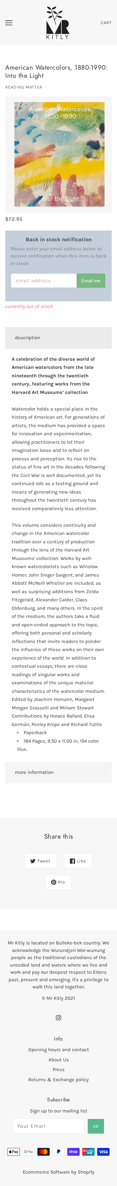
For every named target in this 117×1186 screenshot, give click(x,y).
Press (59, 1069)
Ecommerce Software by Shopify (58, 1172)
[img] (58, 1017)
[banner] (58, 22)
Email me (90, 280)
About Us (58, 1060)
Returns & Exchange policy (58, 1079)
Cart (106, 22)
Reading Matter (24, 87)
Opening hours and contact (58, 1050)
